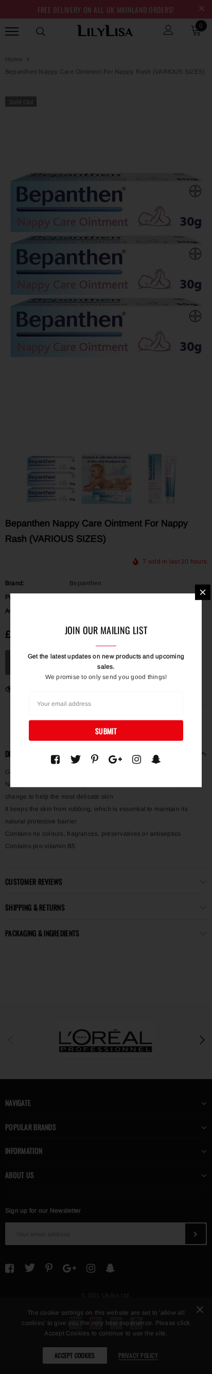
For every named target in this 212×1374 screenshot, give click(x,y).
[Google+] (115, 759)
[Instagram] (136, 759)
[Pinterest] (94, 759)
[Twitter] (75, 759)
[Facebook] (55, 759)
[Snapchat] (156, 759)
